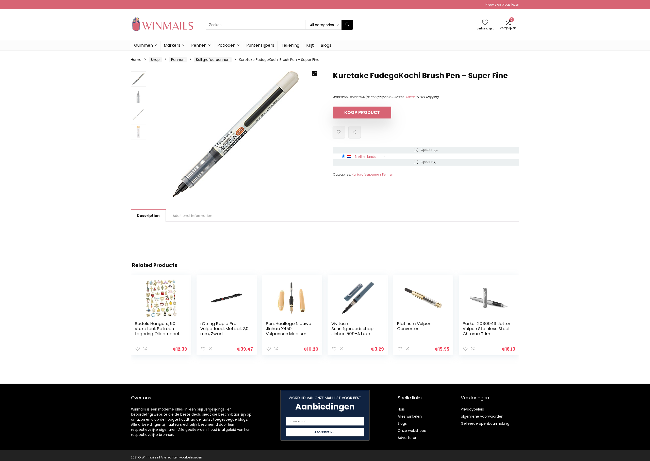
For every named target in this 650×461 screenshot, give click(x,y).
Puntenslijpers (260, 45)
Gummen (143, 45)
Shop (155, 59)
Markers (172, 45)
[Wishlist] (485, 23)
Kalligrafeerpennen (213, 59)
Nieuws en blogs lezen (502, 4)
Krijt (310, 45)
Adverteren (407, 437)
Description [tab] (148, 215)
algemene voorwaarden (482, 416)
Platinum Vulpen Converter (414, 326)
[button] (314, 73)
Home (136, 59)
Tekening (290, 45)
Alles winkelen (410, 416)
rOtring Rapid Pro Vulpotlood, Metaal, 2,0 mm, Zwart (224, 328)
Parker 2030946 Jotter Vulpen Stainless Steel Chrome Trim (486, 328)
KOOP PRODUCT (362, 112)
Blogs (326, 45)
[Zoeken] (347, 25)
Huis (401, 409)
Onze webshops (412, 430)
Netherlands (365, 156)
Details (410, 97)
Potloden (226, 45)
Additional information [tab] (192, 215)
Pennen (198, 45)
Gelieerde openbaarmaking (485, 423)
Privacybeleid (472, 409)
